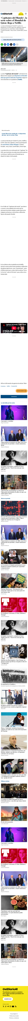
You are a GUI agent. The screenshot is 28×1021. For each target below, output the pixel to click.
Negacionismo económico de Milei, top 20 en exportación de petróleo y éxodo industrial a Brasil (14, 443)
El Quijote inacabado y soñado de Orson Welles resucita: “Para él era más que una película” (12, 468)
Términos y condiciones (14, 1018)
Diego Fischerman (4, 422)
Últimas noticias (5, 781)
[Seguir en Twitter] (3, 1006)
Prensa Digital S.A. (14, 1013)
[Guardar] (17, 44)
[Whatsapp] (2, 44)
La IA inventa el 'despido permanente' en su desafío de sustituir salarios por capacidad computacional (13, 566)
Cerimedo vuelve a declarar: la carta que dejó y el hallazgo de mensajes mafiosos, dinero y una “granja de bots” (13, 776)
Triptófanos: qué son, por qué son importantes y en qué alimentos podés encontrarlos (12, 912)
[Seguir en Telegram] (8, 1006)
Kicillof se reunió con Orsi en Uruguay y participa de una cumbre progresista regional (14, 706)
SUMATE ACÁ (7, 999)
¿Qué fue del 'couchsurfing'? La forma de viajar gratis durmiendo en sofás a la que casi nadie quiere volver (13, 492)
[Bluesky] (8, 44)
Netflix (8, 386)
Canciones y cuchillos (7, 421)
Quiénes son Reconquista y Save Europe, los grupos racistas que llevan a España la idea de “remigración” (14, 661)
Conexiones (3, 386)
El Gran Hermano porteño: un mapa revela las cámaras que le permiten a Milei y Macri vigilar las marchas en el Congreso (14, 518)
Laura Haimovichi (4, 823)
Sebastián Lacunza (5, 802)
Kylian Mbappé (14, 144)
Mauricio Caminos (4, 521)
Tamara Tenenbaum (5, 616)
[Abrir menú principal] (26, 13)
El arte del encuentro (7, 822)
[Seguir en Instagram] (10, 1006)
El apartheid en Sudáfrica (8, 684)
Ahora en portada (5, 498)
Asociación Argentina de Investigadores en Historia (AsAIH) (13, 686)
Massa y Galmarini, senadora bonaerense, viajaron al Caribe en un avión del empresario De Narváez (14, 729)
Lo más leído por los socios (8, 403)
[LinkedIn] (14, 44)
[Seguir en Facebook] (5, 1006)
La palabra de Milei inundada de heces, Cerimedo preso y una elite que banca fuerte (13, 800)
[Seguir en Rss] (15, 1006)
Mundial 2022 (14, 386)
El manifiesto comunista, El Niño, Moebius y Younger (13, 614)
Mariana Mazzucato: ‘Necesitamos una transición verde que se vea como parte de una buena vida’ (13, 590)
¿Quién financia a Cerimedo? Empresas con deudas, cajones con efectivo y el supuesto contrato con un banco (13, 752)
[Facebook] (5, 44)
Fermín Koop (3, 593)
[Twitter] (11, 44)
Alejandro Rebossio (5, 447)
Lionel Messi (5, 144)
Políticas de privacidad (14, 1015)
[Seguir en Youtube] (13, 1006)
